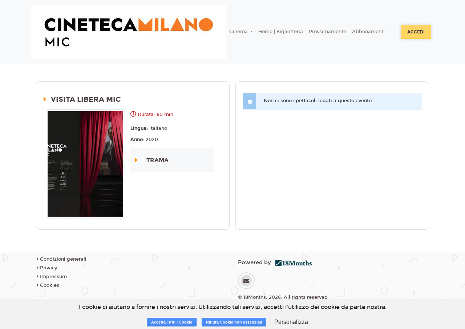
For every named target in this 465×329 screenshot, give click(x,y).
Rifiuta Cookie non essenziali (234, 322)
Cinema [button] (239, 32)
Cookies (49, 285)
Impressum (53, 277)
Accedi (416, 32)
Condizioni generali (62, 259)
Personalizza (291, 322)
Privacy (48, 268)
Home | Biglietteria (280, 32)
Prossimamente (327, 32)
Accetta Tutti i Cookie (171, 322)
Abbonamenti (368, 32)
